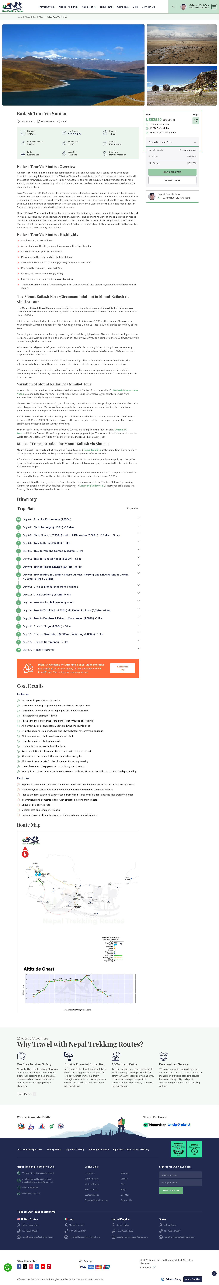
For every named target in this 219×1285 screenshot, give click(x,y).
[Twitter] (25, 1266)
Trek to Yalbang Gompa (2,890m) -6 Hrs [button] (53, 550)
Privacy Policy (54, 1149)
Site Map (125, 1194)
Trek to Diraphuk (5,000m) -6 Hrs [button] (48, 602)
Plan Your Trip (91, 1189)
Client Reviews (92, 1178)
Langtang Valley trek (91, 485)
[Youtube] (43, 1266)
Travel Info (90, 1173)
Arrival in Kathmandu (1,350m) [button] (47, 519)
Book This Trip (172, 172)
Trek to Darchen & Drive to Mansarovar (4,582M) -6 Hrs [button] (62, 618)
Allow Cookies (192, 1279)
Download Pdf (47, 121)
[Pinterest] (49, 1266)
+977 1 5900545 (30, 1187)
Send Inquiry (172, 180)
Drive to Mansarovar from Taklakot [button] (50, 586)
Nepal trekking (92, 449)
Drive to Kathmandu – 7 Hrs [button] (45, 641)
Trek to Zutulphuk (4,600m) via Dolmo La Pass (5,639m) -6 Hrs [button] (67, 610)
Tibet (41, 17)
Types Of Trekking (75, 1149)
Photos (124, 1173)
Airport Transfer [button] (38, 649)
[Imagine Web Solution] (153, 1267)
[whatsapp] (183, 7)
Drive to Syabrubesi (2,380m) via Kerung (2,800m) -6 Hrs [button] (63, 634)
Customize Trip (27, 121)
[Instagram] (31, 1266)
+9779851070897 (30, 1231)
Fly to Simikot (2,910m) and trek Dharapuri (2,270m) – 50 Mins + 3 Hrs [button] (71, 535)
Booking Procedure (99, 1149)
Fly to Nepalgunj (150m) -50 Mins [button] (48, 527)
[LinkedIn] (37, 1266)
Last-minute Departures (29, 1149)
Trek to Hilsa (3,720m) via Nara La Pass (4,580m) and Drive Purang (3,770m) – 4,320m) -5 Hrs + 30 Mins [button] (76, 576)
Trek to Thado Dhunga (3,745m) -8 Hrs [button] (52, 566)
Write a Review (92, 1184)
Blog (135, 6)
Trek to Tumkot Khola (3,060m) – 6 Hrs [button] (52, 558)
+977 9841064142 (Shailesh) (176, 197)
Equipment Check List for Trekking (131, 1149)
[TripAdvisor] (154, 1125)
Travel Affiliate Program (96, 1200)
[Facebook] (19, 1266)
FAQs (123, 1189)
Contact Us (148, 6)
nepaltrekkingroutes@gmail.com (37, 1182)
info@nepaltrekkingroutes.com (37, 1179)
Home (19, 17)
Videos (124, 1178)
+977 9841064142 (199, 7)
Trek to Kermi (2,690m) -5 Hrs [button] (46, 542)
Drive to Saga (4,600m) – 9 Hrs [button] (47, 626)
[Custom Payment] (97, 1267)
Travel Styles (30, 17)
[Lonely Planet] (179, 1125)
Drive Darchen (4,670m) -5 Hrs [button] (47, 594)
